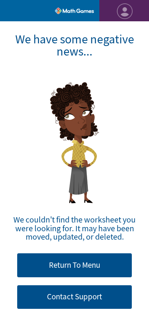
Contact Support (74, 297)
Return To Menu (74, 265)
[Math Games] (74, 10)
